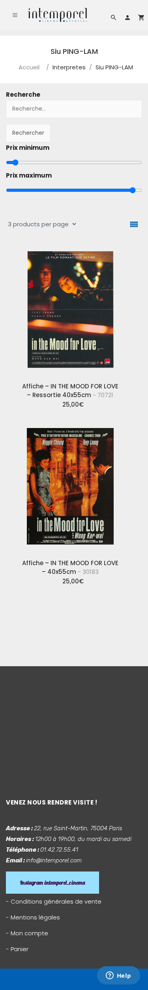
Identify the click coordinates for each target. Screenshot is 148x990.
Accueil (29, 67)
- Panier (17, 949)
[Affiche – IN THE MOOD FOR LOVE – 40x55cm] (70, 487)
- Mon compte (27, 933)
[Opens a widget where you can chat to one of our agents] (118, 976)
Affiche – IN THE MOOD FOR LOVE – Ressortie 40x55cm (70, 390)
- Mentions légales (33, 917)
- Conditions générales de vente (53, 901)
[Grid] (134, 224)
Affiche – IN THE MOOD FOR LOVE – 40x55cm (70, 567)
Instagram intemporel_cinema (52, 882)
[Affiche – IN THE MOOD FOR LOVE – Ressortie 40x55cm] (70, 310)
